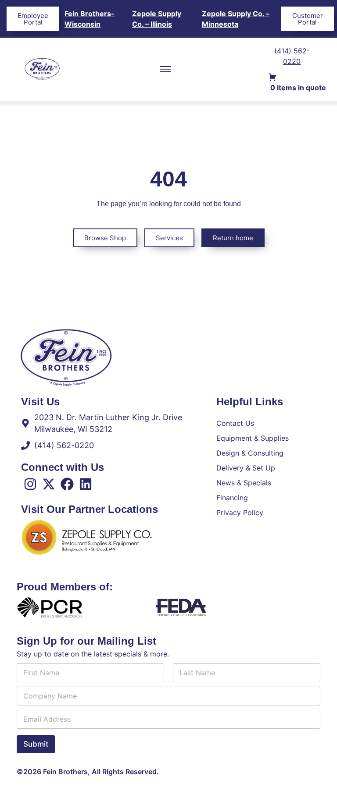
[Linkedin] (85, 484)
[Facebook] (67, 484)
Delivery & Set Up (245, 467)
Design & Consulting (249, 453)
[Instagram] (30, 484)
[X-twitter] (48, 484)
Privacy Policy (239, 512)
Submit (35, 744)
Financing (232, 497)
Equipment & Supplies (252, 438)
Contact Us (235, 423)
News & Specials (243, 482)
